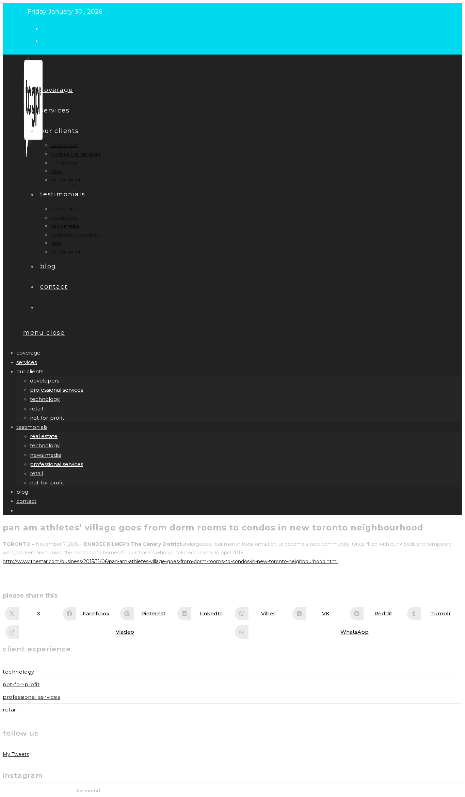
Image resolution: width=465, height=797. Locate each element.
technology (45, 399)
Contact (26, 501)
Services (26, 362)
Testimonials (31, 427)
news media (45, 455)
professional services (56, 390)
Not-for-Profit (21, 684)
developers (44, 380)
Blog (22, 491)
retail (36, 408)
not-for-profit (47, 418)
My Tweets (16, 754)
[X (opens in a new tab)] (47, 28)
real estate (44, 436)
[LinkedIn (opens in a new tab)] (47, 40)
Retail (10, 709)
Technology (18, 671)
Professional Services (31, 697)
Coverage (28, 352)
